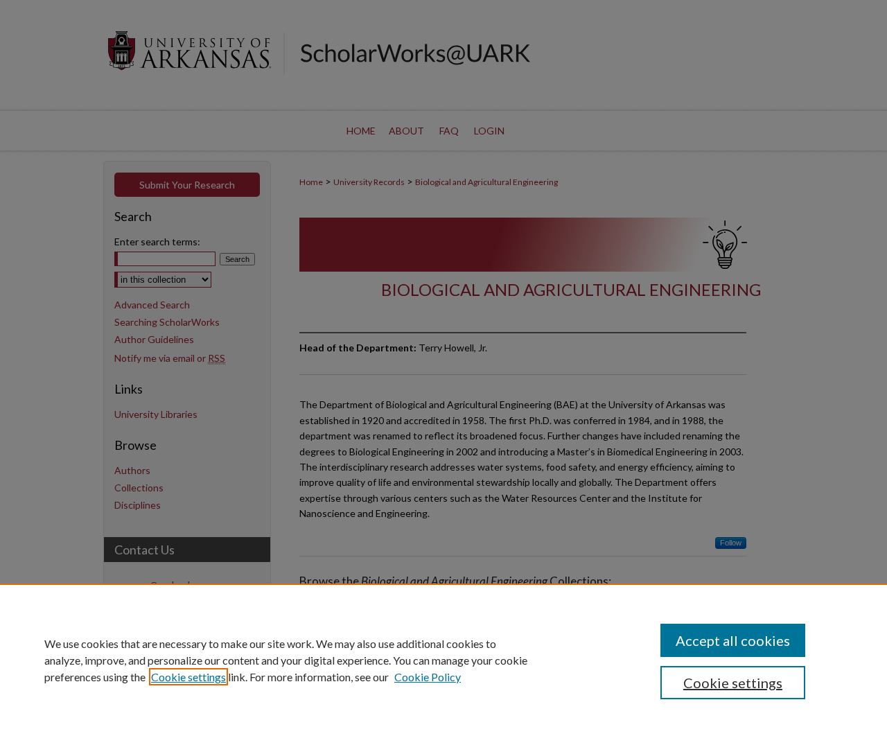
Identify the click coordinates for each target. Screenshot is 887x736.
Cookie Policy (427, 676)
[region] (443, 660)
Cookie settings (188, 676)
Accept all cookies (733, 640)
